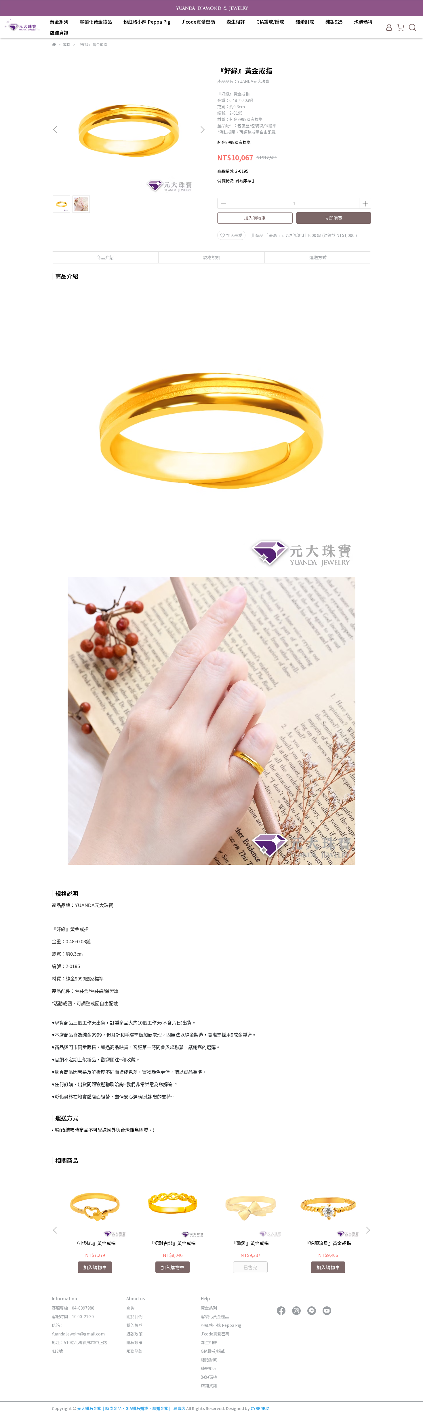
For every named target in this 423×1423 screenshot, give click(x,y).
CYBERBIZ (260, 1408)
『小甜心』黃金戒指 (95, 1243)
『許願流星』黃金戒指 (328, 1243)
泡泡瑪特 (363, 21)
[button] (202, 129)
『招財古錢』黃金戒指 (173, 1243)
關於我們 (134, 1316)
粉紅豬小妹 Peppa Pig (146, 21)
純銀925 (333, 21)
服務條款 (134, 1351)
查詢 (130, 1308)
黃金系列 (59, 21)
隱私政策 (134, 1342)
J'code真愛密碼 (198, 21)
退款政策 (134, 1334)
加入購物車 (255, 218)
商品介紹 (105, 257)
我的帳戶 (134, 1325)
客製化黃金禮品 (96, 21)
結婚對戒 (305, 21)
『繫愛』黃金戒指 (250, 1243)
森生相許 (235, 21)
